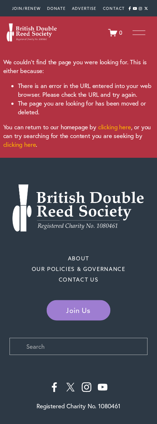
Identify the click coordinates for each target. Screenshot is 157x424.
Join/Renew (26, 8)
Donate (56, 8)
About (78, 259)
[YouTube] (102, 387)
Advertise (84, 8)
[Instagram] (86, 387)
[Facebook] (54, 387)
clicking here (114, 127)
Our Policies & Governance (78, 269)
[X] (70, 387)
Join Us (78, 310)
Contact (114, 8)
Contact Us (79, 279)
